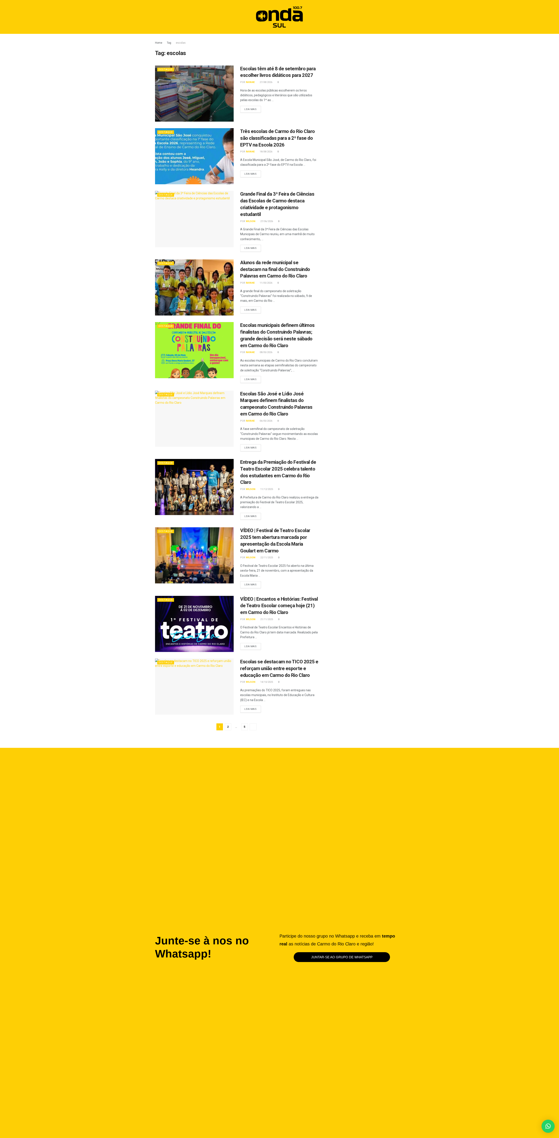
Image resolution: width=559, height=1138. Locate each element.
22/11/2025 (266, 557)
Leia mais (252, 108)
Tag (169, 42)
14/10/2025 (266, 682)
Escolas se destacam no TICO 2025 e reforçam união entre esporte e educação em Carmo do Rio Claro (279, 668)
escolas (181, 42)
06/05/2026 (265, 420)
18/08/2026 (265, 151)
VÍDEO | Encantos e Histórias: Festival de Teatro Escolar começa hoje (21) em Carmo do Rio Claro (279, 605)
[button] (395, 17)
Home (158, 42)
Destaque (166, 69)
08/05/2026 (265, 352)
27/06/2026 (266, 221)
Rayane (250, 82)
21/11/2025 (266, 619)
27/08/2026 (265, 82)
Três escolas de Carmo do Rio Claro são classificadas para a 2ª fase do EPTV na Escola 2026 (277, 138)
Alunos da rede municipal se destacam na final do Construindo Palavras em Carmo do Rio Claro (275, 269)
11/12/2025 (266, 489)
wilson (250, 221)
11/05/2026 (265, 282)
